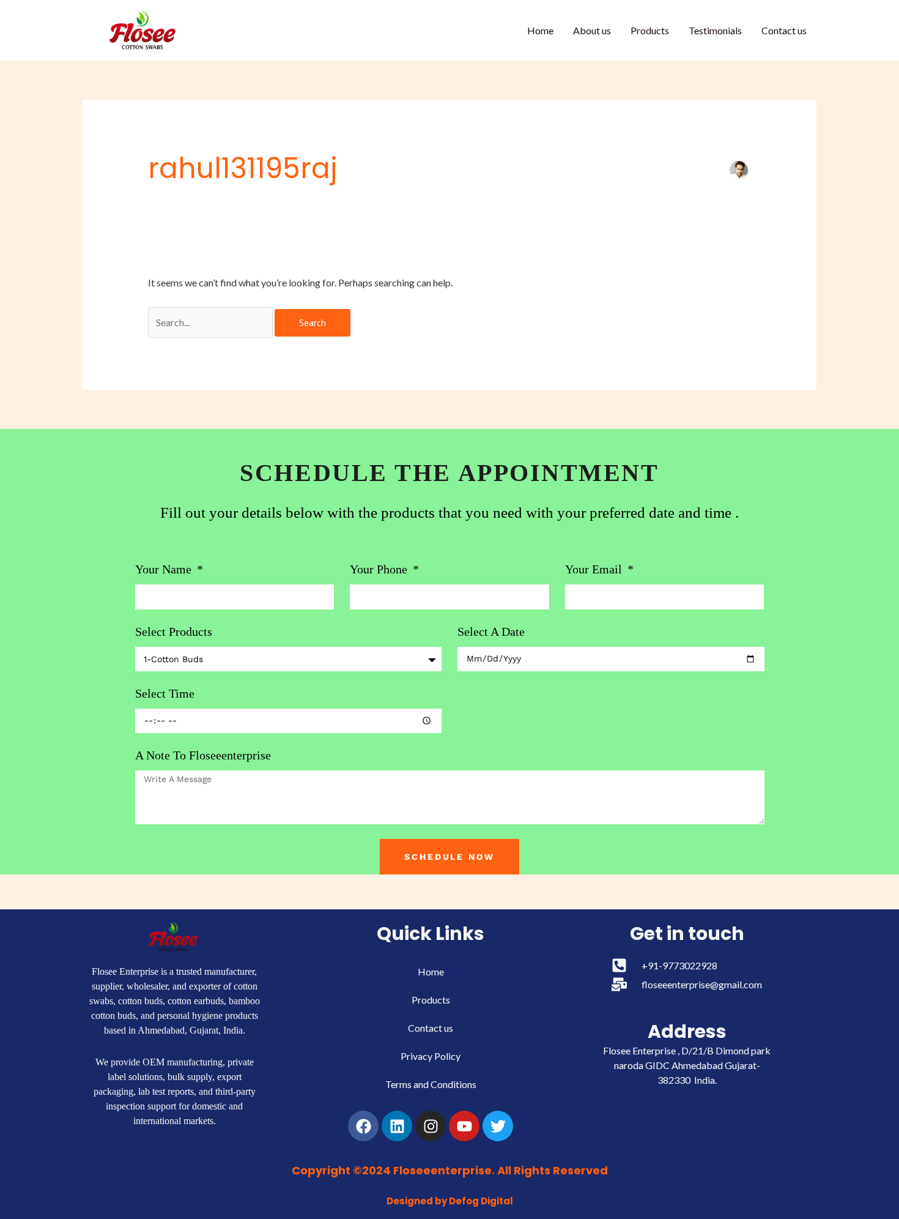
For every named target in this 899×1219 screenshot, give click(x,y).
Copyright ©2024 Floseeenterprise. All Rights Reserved (450, 1170)
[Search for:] (211, 322)
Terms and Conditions (430, 1084)
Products (650, 30)
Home (540, 30)
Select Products (173, 631)
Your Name (164, 569)
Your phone (380, 569)
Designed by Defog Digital (450, 1201)
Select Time (164, 693)
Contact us (784, 30)
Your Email (595, 569)
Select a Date (491, 631)
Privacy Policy (431, 1056)
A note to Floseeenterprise (203, 755)
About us (592, 30)
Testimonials (715, 30)
